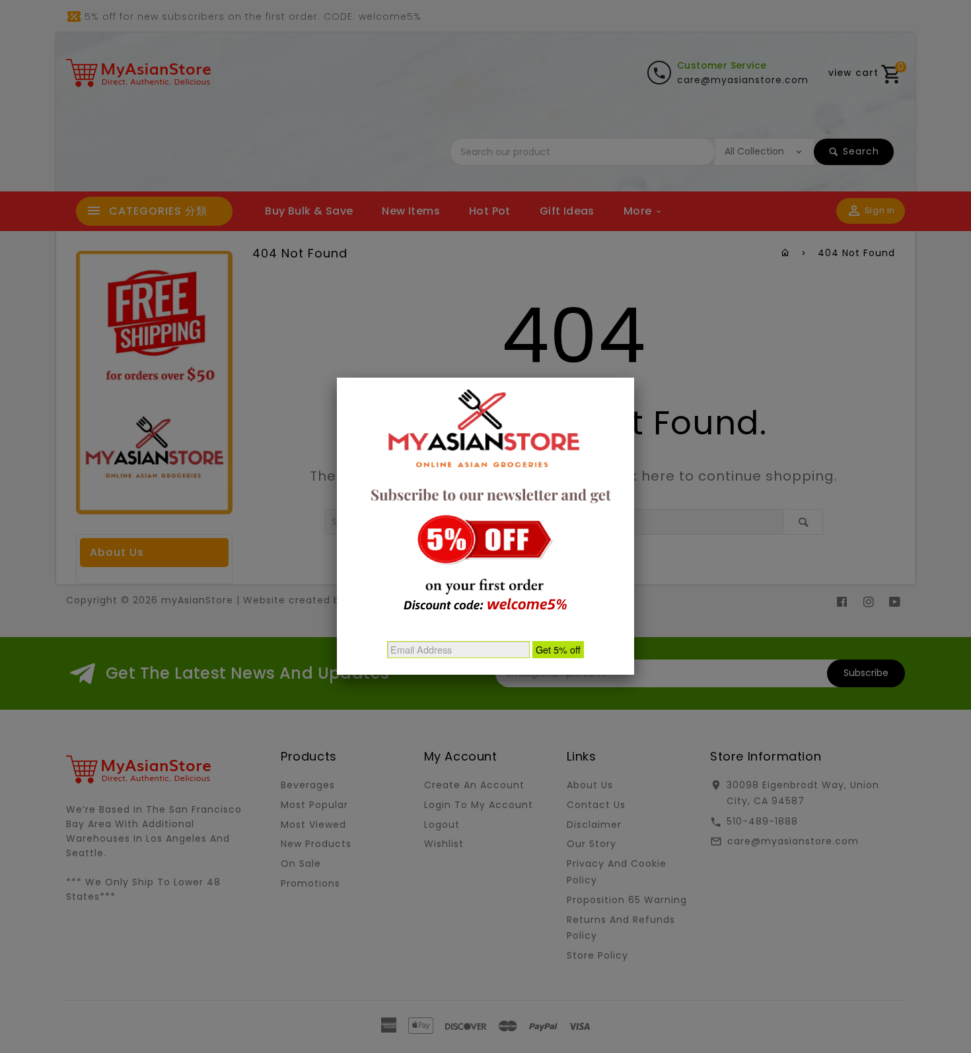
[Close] (634, 378)
